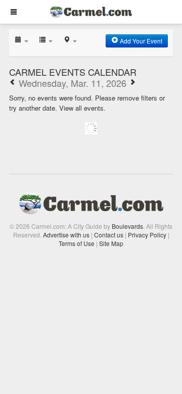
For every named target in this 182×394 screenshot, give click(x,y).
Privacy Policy (147, 234)
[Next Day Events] (132, 82)
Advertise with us (66, 234)
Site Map (111, 243)
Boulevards (127, 226)
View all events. (82, 108)
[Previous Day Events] (12, 82)
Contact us (108, 234)
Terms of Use (77, 243)
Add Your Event (140, 40)
